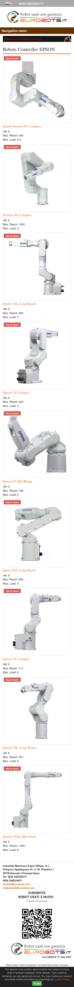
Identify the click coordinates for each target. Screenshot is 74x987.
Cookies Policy (61, 979)
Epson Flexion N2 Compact (22, 126)
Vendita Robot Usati (48, 964)
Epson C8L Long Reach (19, 747)
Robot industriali (28, 964)
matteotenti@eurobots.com (19, 888)
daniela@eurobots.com (16, 884)
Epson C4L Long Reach (19, 303)
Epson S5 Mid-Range (17, 481)
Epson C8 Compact (16, 658)
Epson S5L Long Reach (19, 570)
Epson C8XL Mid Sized (19, 836)
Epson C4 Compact (16, 392)
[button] (9, 3)
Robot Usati (12, 964)
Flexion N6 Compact (17, 215)
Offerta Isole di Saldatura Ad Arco (22, 39)
